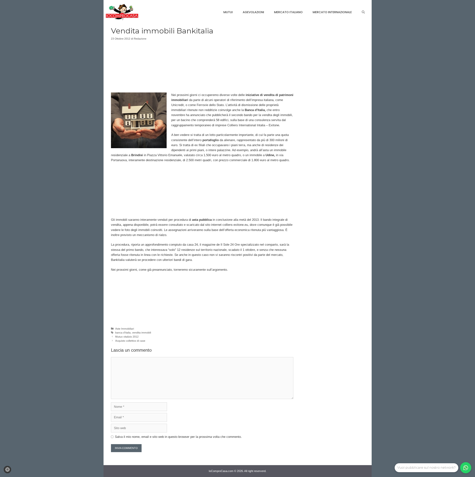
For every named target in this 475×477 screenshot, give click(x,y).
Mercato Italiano (288, 12)
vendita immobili (141, 332)
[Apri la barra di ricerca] (363, 12)
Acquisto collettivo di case (130, 340)
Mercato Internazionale (332, 12)
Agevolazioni (253, 12)
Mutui (228, 12)
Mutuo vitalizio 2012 (127, 336)
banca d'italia (123, 332)
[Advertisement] (202, 66)
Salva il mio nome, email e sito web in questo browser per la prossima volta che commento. (178, 437)
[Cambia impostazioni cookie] (7, 469)
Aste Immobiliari (124, 328)
